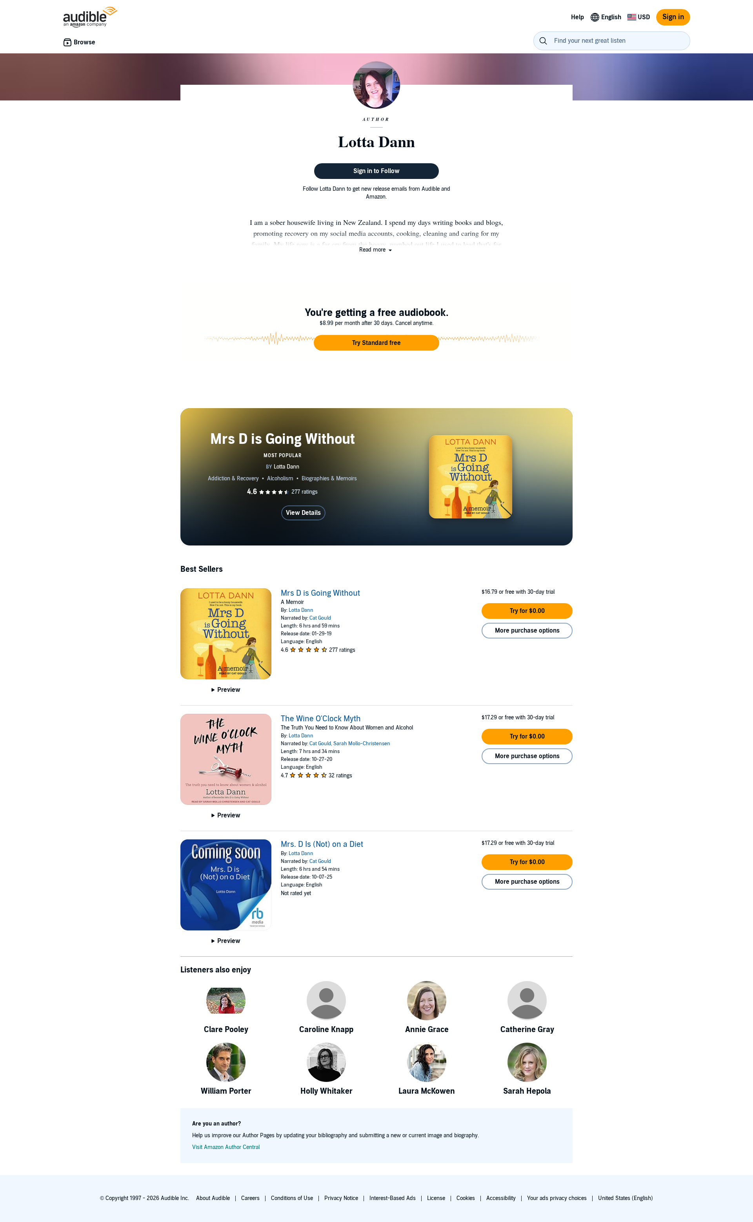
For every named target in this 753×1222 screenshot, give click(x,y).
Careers (250, 1198)
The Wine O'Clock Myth (321, 719)
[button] (376, 249)
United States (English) (625, 1198)
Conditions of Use (292, 1198)
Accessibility (501, 1198)
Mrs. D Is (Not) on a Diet (322, 844)
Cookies (466, 1198)
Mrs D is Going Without (320, 593)
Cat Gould (320, 618)
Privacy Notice (341, 1198)
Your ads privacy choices (557, 1198)
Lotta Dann (301, 610)
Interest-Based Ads (392, 1198)
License (436, 1198)
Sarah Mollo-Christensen (361, 743)
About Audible (213, 1198)
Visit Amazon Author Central (226, 1147)
